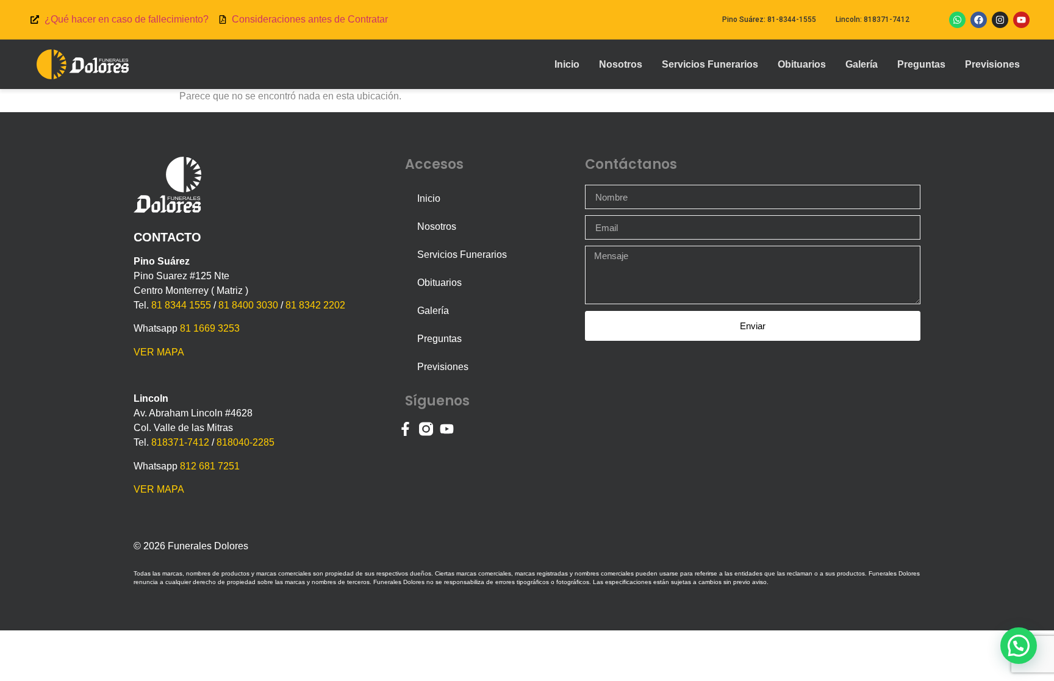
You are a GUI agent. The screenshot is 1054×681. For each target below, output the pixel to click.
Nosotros (620, 64)
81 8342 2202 (315, 305)
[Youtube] (1021, 20)
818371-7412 (180, 442)
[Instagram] (1000, 20)
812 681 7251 (210, 466)
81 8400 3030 (248, 305)
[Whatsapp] (957, 20)
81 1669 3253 (210, 328)
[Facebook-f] (405, 429)
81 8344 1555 (181, 305)
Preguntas (921, 64)
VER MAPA (159, 352)
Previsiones (992, 64)
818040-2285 (245, 442)
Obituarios (802, 64)
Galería (861, 64)
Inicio (566, 64)
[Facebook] (978, 20)
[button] (1018, 645)
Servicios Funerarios (710, 64)
